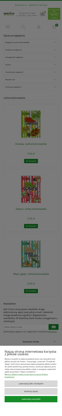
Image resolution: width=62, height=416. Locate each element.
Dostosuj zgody (31, 391)
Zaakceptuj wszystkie (31, 399)
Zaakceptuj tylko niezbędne (31, 384)
